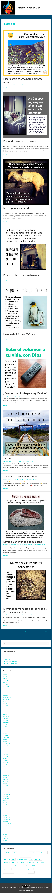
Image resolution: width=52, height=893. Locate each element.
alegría (14, 852)
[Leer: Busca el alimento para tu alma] (26, 249)
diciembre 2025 (6, 691)
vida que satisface (11, 396)
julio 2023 (5, 752)
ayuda (37, 852)
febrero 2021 (5, 813)
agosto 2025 (6, 699)
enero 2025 (5, 714)
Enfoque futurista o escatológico (10, 661)
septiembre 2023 (7, 747)
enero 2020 (5, 840)
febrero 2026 (6, 686)
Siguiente (46, 631)
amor (19, 852)
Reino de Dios (24, 544)
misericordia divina (12, 84)
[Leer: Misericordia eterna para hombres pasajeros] (26, 52)
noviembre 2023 (6, 743)
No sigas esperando (7, 659)
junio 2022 (5, 779)
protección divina (8, 872)
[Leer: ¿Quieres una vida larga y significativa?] (26, 367)
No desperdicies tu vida (16, 208)
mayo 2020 (5, 832)
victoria (15, 875)
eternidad (5, 84)
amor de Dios (25, 852)
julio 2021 (5, 802)
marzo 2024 (5, 735)
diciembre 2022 (6, 766)
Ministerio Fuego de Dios (28, 7)
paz (39, 865)
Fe (17, 862)
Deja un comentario (32, 210)
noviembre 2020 (6, 819)
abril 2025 (5, 707)
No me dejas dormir (7, 657)
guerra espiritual (30, 862)
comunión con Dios (25, 856)
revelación (17, 614)
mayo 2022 (5, 781)
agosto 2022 (6, 775)
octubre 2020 (6, 821)
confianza (35, 856)
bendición (43, 852)
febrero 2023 (6, 762)
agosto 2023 (6, 750)
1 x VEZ (7, 458)
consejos (5, 210)
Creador (9, 614)
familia (13, 862)
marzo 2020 (5, 836)
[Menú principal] (49, 7)
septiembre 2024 (7, 722)
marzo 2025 (5, 709)
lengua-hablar (13, 865)
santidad (45, 872)
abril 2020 (5, 834)
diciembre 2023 (6, 741)
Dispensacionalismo (7, 654)
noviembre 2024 (6, 718)
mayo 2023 (5, 756)
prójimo (17, 872)
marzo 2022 (5, 785)
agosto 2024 (6, 724)
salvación (13, 461)
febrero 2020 (6, 838)
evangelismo (7, 862)
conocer (5, 479)
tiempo (13, 210)
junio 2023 (5, 754)
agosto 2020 (6, 825)
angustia (5, 614)
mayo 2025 (5, 705)
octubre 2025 (6, 695)
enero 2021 (5, 815)
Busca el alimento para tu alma (21, 275)
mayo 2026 (5, 680)
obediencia (26, 865)
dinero (31, 859)
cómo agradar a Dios (22, 859)
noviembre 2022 (6, 768)
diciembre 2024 (6, 716)
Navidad (20, 865)
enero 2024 (5, 739)
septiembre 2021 (6, 798)
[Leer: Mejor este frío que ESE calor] (26, 308)
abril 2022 (5, 783)
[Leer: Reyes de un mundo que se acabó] (26, 515)
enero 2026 (5, 688)
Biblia (5, 856)
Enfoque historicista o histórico (10, 663)
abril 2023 (5, 758)
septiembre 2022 (7, 773)
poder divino (7, 869)
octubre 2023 (6, 745)
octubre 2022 (6, 771)
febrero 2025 (6, 712)
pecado (9, 337)
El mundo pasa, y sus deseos (19, 141)
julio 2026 (5, 676)
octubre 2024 (6, 720)
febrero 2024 (6, 737)
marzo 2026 (5, 684)
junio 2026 (5, 678)
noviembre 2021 (6, 794)
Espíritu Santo (38, 859)
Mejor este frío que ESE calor (20, 334)
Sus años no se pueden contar (21, 476)
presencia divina (16, 869)
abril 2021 (5, 809)
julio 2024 (5, 726)
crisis (13, 859)
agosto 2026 (6, 674)
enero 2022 (5, 790)
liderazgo (19, 544)
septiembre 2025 (7, 697)
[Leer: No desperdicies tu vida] (26, 182)
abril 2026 (5, 682)
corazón (41, 856)
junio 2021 (5, 804)
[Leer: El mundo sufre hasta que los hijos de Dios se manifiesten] (26, 582)
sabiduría (31, 872)
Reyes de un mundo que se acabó (22, 541)
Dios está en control (7, 544)
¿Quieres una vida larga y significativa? (25, 393)
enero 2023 (5, 764)
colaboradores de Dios (13, 856)
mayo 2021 (5, 806)
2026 (29, 885)
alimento (5, 277)
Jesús (42, 862)
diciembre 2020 (6, 817)
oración (34, 865)
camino (5, 461)
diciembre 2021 (6, 792)
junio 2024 (5, 728)
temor (5, 875)
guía (37, 862)
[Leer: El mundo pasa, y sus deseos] (26, 115)
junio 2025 (5, 703)
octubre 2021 (6, 796)
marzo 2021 (5, 811)
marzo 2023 (5, 760)
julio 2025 (5, 701)
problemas (24, 869)
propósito (37, 869)
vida (13, 277)
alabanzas (7, 852)
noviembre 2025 (6, 693)
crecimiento (7, 859)
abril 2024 (5, 733)
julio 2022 (5, 777)
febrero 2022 (6, 787)
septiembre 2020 (7, 823)
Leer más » (5, 87)
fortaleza (22, 862)
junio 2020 (5, 830)
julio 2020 (5, 827)
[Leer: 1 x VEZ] (26, 432)
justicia (6, 865)
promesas (14, 479)
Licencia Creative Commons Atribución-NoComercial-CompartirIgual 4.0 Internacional (31, 887)
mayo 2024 (5, 731)
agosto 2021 (5, 800)
